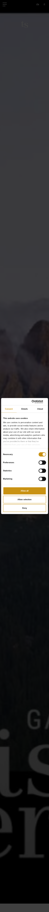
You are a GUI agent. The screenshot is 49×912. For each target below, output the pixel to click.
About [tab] (40, 409)
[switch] (42, 462)
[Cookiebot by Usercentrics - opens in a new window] (35, 401)
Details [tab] (24, 409)
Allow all (24, 491)
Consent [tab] (9, 409)
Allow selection (24, 499)
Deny (24, 508)
